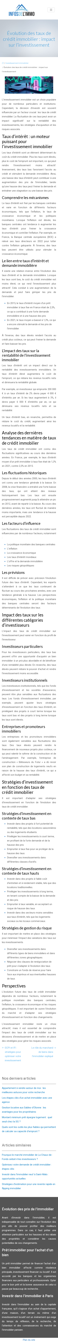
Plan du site (29, 1339)
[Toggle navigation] (51, 9)
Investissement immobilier (17, 63)
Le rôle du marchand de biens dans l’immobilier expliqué (42, 1052)
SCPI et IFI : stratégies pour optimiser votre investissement (13, 1054)
